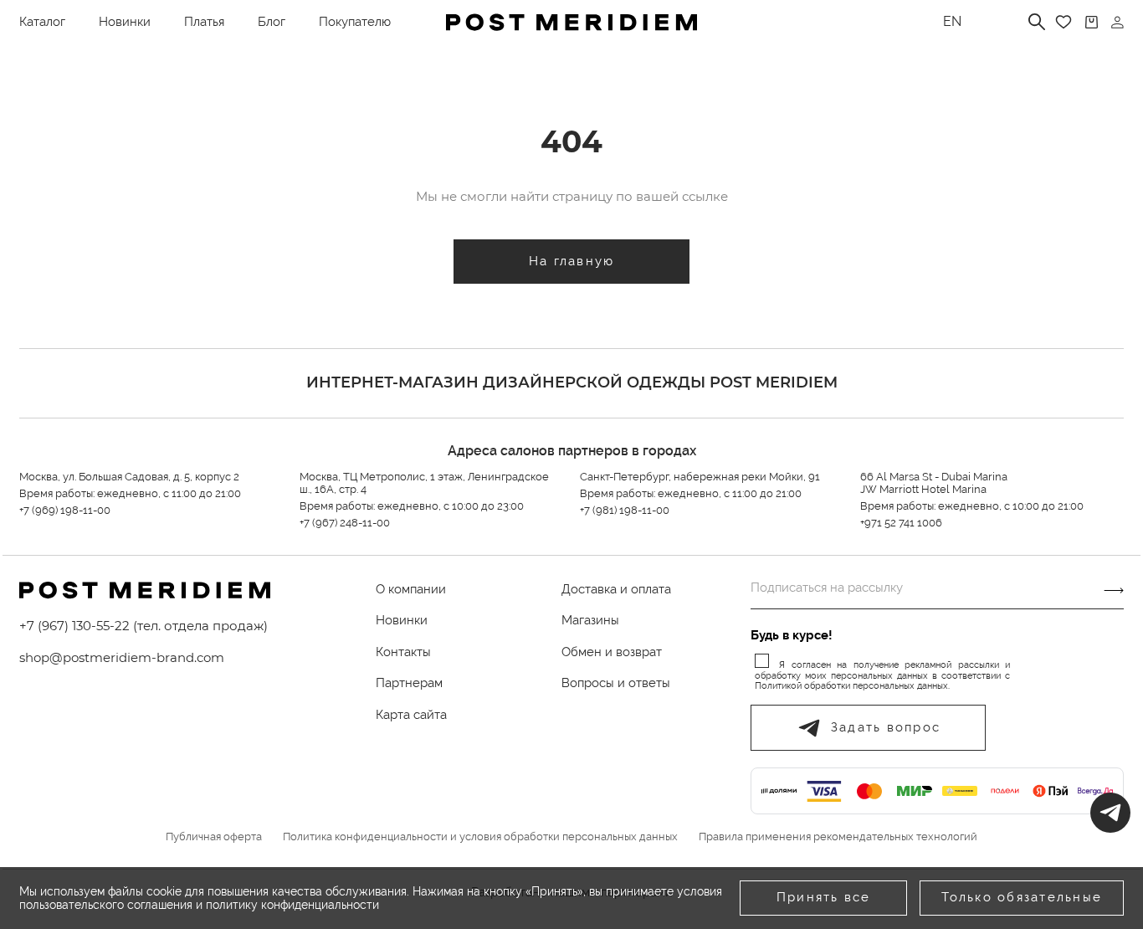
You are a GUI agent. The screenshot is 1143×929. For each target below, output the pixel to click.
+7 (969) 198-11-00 (64, 510)
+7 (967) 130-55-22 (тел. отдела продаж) (143, 626)
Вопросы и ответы (615, 682)
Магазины (590, 620)
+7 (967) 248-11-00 (345, 522)
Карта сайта (411, 714)
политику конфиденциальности (292, 904)
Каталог (42, 21)
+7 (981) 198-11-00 (624, 510)
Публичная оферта (214, 837)
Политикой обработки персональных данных (851, 685)
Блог (271, 21)
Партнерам (409, 682)
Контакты (403, 652)
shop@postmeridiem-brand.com (121, 657)
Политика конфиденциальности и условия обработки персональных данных (480, 837)
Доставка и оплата (616, 589)
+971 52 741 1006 (901, 522)
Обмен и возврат (611, 652)
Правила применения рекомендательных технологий (838, 837)
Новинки (125, 21)
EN (952, 21)
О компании (411, 589)
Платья (204, 21)
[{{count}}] (1091, 22)
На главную (572, 261)
